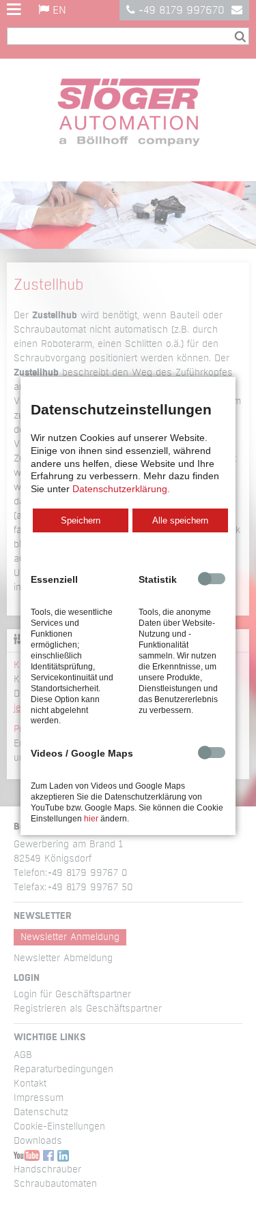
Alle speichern (180, 520)
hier (91, 818)
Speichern (80, 520)
